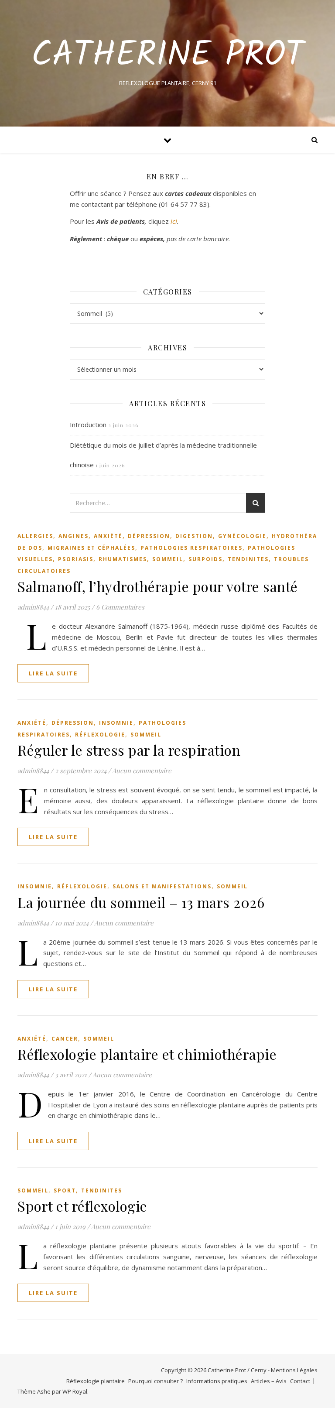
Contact (300, 1381)
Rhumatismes (123, 559)
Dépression (149, 536)
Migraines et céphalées (91, 548)
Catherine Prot (167, 55)
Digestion (194, 536)
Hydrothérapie (300, 536)
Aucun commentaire (141, 770)
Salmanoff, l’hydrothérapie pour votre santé (157, 586)
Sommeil (167, 559)
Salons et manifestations (162, 886)
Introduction (88, 424)
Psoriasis (75, 559)
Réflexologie (100, 734)
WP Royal (74, 1391)
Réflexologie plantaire (95, 1381)
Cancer (64, 1038)
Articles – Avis (269, 1381)
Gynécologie (242, 536)
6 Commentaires (120, 607)
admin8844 (33, 607)
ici (174, 221)
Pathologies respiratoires (191, 548)
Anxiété (108, 536)
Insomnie (116, 722)
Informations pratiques (216, 1381)
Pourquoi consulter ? (155, 1381)
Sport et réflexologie (82, 1205)
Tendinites (248, 559)
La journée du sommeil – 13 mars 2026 (140, 902)
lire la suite (53, 673)
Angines (73, 536)
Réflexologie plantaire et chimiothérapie (147, 1054)
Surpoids (205, 559)
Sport (65, 1190)
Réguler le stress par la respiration (128, 749)
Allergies (35, 536)
